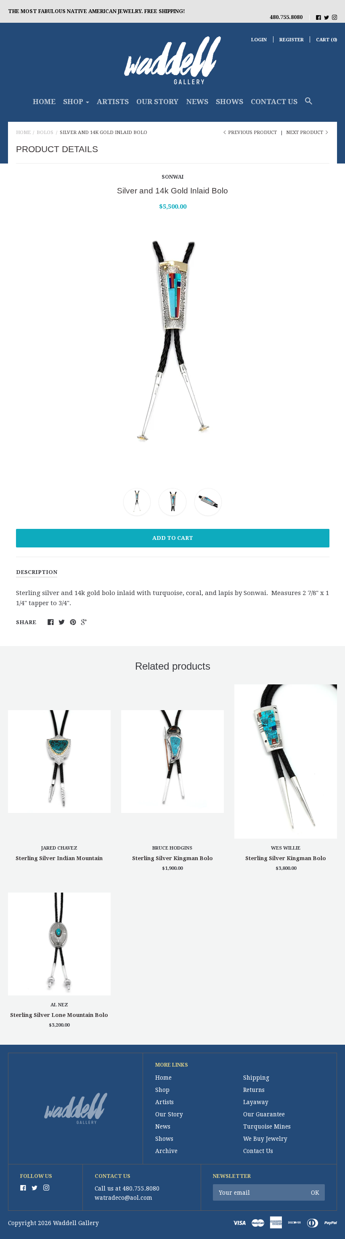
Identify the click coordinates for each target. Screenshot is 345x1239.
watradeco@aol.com (123, 1197)
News (197, 101)
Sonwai (172, 177)
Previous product (252, 132)
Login (259, 40)
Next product (305, 132)
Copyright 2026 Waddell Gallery (53, 1223)
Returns (254, 1089)
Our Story (157, 101)
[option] (172, 347)
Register (291, 40)
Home (44, 101)
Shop (162, 1089)
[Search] (308, 105)
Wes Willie (285, 848)
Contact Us (274, 101)
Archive (166, 1151)
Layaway (255, 1102)
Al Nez (59, 1005)
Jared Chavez (59, 848)
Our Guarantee (264, 1114)
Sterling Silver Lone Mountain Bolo (59, 1015)
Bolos (45, 132)
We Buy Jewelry (265, 1138)
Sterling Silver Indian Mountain (59, 858)
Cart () (326, 40)
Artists (113, 101)
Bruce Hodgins (172, 848)
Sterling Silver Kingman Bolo (172, 858)
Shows (229, 101)
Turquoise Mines (267, 1126)
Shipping (256, 1077)
